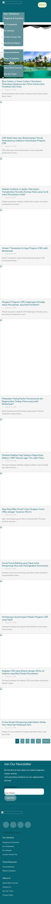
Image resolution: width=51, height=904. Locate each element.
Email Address (11, 787)
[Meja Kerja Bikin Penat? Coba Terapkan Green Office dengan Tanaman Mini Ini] (25, 489)
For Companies (10, 24)
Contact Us (42, 5)
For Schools (9, 30)
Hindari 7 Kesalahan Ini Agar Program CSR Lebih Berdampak (25, 250)
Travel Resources (13, 47)
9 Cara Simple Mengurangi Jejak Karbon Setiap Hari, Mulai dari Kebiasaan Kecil (24, 723)
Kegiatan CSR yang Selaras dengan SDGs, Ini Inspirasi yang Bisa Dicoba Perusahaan (23, 672)
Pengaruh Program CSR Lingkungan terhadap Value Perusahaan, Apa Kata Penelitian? (23, 303)
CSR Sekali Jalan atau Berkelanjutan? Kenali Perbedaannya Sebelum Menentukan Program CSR (23, 141)
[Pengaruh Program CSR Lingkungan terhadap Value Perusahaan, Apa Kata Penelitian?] (25, 282)
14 (38, 741)
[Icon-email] (28, 825)
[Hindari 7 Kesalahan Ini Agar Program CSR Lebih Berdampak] (25, 227)
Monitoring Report (12, 43)
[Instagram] (13, 825)
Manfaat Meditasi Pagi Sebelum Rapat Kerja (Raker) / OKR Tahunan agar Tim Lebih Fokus (23, 457)
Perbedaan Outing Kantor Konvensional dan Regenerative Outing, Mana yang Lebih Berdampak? (22, 401)
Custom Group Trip (12, 37)
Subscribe (10, 797)
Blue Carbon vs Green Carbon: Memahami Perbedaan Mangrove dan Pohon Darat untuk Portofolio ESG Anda (23, 84)
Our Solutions (11, 13)
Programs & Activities (13, 18)
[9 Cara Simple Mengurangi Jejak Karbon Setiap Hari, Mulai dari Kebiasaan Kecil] (25, 703)
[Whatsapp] (20, 825)
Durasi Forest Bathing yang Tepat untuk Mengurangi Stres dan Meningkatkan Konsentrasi (25, 564)
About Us (9, 63)
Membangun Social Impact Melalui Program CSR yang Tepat (25, 618)
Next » (46, 741)
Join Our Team (10, 74)
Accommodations (11, 52)
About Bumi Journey (13, 67)
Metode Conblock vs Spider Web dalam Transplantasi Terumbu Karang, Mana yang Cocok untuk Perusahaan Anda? (25, 192)
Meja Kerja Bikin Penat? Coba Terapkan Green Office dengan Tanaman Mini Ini (23, 510)
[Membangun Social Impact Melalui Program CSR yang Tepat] (25, 597)
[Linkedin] (6, 825)
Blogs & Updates (11, 58)
